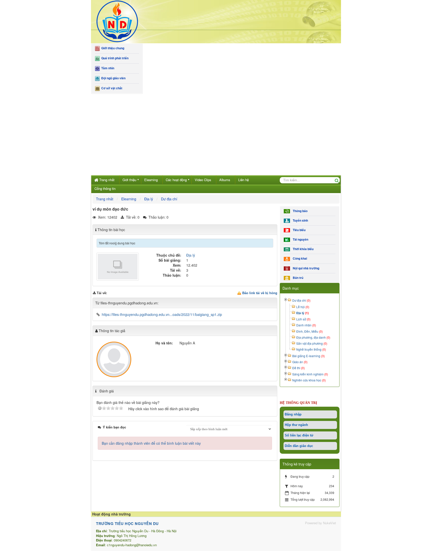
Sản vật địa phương (311, 343)
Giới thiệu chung (112, 48)
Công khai (299, 258)
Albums (224, 179)
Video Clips (203, 179)
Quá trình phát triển (114, 58)
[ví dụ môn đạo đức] (118, 266)
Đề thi (298, 368)
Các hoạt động (176, 179)
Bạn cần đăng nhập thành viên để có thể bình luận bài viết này (151, 443)
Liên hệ (243, 179)
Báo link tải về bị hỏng (259, 293)
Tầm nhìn (107, 68)
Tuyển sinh (299, 220)
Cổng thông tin (105, 188)
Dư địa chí (301, 300)
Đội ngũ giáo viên (113, 78)
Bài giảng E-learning (308, 356)
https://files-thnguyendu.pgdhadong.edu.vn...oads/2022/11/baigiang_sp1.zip (162, 314)
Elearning (151, 179)
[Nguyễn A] (113, 359)
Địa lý (190, 255)
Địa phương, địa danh (313, 337)
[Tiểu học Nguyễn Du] (117, 21)
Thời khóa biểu (302, 249)
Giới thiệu (129, 179)
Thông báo (299, 211)
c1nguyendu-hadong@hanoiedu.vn (132, 544)
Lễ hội (302, 307)
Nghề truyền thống (311, 349)
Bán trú (297, 278)
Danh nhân (306, 325)
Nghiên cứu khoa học (309, 380)
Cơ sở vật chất (111, 88)
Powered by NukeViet (320, 522)
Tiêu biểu (298, 230)
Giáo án (300, 362)
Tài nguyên (299, 239)
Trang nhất (106, 179)
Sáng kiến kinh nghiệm (310, 374)
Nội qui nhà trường (305, 268)
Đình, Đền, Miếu (309, 331)
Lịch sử (303, 319)
